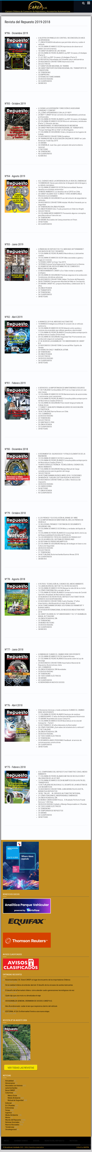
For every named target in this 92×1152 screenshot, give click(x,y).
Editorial (8, 1103)
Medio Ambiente (14, 1098)
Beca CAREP (10, 1090)
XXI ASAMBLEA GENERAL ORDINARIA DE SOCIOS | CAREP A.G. (28, 1001)
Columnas (9, 1093)
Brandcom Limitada (12, 1147)
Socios (36, 1141)
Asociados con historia (13, 1086)
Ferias (7, 1110)
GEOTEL (86, 1147)
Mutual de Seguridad (15, 1100)
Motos (7, 1117)
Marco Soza (12, 1095)
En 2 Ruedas (10, 1105)
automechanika (11, 1088)
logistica (8, 1113)
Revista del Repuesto (54, 1141)
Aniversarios (10, 1083)
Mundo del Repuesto (13, 1120)
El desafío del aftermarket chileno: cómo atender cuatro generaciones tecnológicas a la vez (39, 990)
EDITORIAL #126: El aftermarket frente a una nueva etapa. (27, 1011)
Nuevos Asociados (12, 1125)
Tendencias (9, 1127)
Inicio (6, 1141)
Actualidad (9, 1081)
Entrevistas (9, 1108)
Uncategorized (11, 1129)
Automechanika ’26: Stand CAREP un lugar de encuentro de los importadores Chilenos (37, 980)
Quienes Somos (21, 1141)
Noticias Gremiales (12, 1122)
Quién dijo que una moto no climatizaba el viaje (23, 996)
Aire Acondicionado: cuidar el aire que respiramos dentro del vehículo (31, 1006)
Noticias (74, 1141)
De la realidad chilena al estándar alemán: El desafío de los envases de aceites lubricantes (39, 985)
